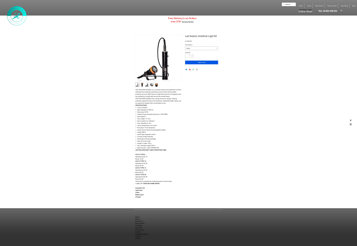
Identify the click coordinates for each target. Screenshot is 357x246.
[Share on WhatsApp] (193, 69)
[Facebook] (350, 120)
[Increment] (192, 56)
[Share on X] (197, 69)
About (137, 219)
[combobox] (201, 48)
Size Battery (189, 45)
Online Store (139, 230)
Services (138, 236)
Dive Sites (138, 228)
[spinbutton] (189, 56)
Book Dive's (139, 221)
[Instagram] (350, 124)
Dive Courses (140, 223)
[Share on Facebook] (186, 69)
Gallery (137, 238)
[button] (342, 10)
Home (137, 217)
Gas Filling (138, 225)
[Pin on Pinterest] (190, 69)
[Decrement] (186, 56)
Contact (138, 232)
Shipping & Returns (140, 234)
